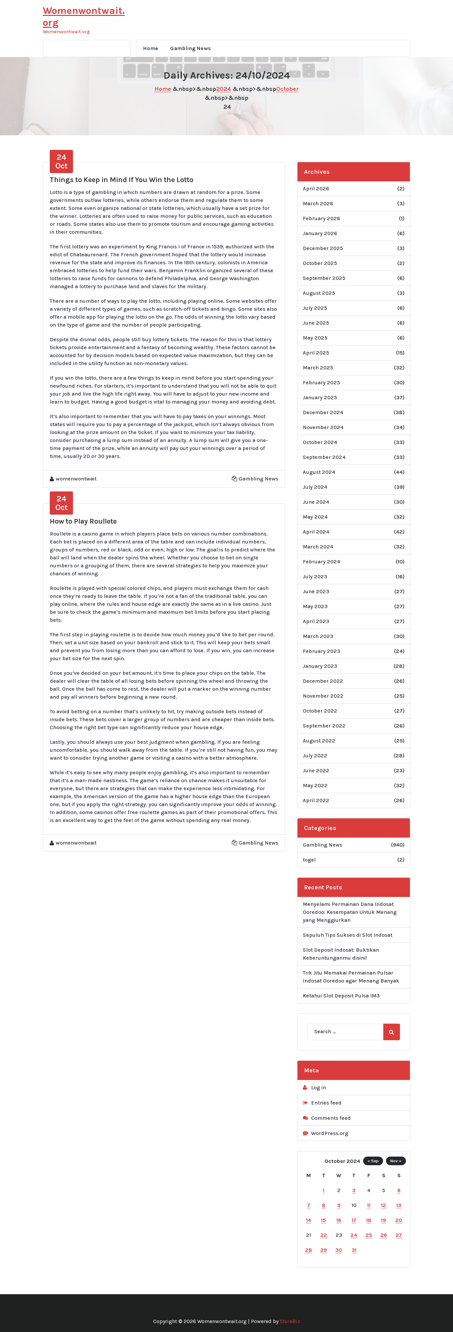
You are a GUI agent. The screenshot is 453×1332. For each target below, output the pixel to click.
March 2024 (318, 546)
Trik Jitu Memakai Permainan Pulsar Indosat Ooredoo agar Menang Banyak (351, 977)
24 (354, 1235)
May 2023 (315, 606)
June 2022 (316, 770)
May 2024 (315, 517)
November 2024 (323, 427)
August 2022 (319, 740)
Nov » (396, 1160)
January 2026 (320, 233)
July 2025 (315, 308)
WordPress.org (329, 1133)
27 (399, 1235)
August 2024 (319, 472)
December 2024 (323, 412)
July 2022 (315, 755)
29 (323, 1250)
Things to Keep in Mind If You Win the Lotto (121, 179)
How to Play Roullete (83, 521)
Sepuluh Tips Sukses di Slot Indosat (347, 935)
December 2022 (323, 681)
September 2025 (324, 278)
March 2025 (318, 367)
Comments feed (331, 1118)
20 (398, 1220)
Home (150, 48)
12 (383, 1205)
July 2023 (315, 576)
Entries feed (326, 1103)
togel (309, 859)
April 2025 (316, 352)
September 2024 (324, 457)
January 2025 (320, 397)
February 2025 (321, 382)
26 (383, 1235)
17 (354, 1220)
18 (368, 1220)
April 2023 (316, 621)
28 (308, 1250)
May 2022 (315, 785)
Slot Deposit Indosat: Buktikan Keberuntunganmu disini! (341, 954)
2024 (223, 89)
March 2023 (318, 636)
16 (338, 1220)
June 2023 (316, 591)
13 (398, 1205)
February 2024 (321, 561)
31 (354, 1250)
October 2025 (320, 263)
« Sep (373, 1160)
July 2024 (315, 487)
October (287, 89)
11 (368, 1205)
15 (323, 1220)
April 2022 (316, 800)
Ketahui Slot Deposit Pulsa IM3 (341, 995)
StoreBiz (290, 1321)
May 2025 (315, 338)
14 (308, 1220)
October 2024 (320, 442)
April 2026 (316, 188)
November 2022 (323, 696)
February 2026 (321, 218)
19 (383, 1220)
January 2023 (320, 666)
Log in (318, 1087)
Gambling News (190, 48)
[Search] (391, 1032)
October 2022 (320, 711)
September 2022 (324, 726)
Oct (61, 161)
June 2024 (316, 502)
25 (368, 1235)
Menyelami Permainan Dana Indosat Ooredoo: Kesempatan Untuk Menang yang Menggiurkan (350, 912)
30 (338, 1250)
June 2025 (316, 323)
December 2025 (323, 248)
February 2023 (321, 651)
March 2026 (318, 203)
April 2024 (316, 532)
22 (323, 1235)
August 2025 (319, 293)
